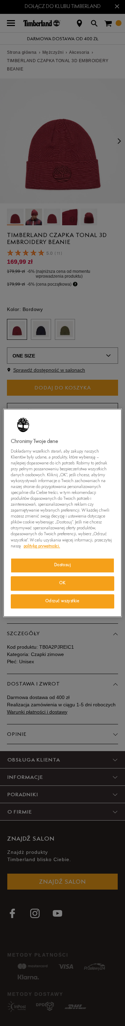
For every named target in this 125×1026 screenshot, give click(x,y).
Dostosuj (62, 565)
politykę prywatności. (42, 546)
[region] (62, 513)
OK (62, 583)
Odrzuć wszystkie (62, 601)
